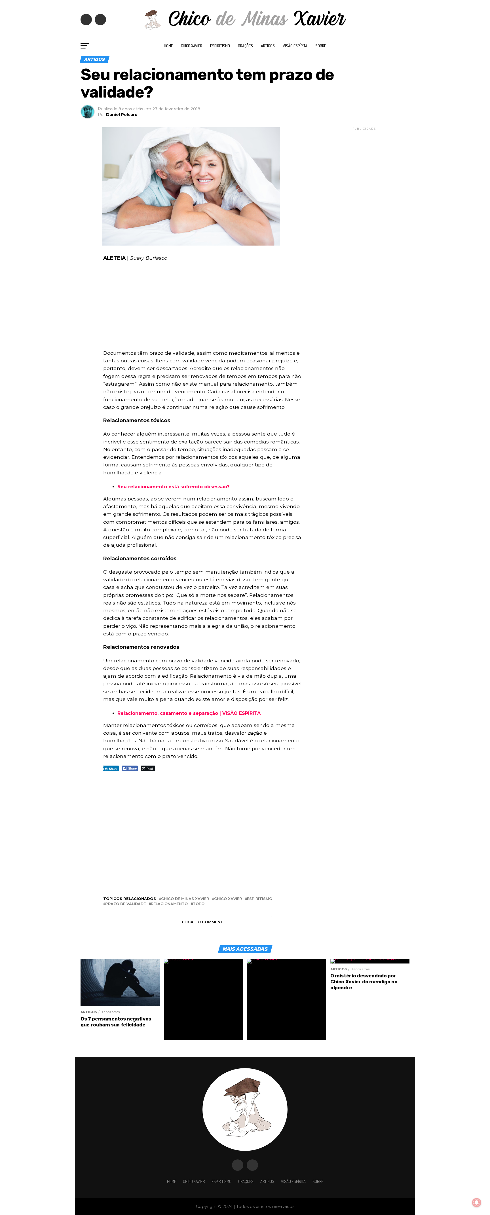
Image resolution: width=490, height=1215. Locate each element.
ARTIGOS (268, 45)
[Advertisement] (202, 307)
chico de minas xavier (185, 899)
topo (198, 904)
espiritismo (259, 899)
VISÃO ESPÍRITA (295, 45)
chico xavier (228, 899)
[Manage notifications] (476, 1202)
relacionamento (169, 904)
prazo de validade (125, 904)
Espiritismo (220, 45)
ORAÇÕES (245, 45)
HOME (168, 45)
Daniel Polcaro (122, 114)
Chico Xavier (191, 45)
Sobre (320, 45)
